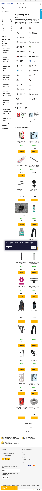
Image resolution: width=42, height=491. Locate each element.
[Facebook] (3, 459)
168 (31, 427)
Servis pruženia (25, 456)
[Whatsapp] (8, 459)
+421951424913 (7, 455)
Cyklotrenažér (6, 50)
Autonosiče (5, 107)
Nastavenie (9, 247)
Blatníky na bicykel (7, 79)
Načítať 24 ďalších (28, 423)
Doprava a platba (9, 0)
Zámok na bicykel (6, 66)
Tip (7, 30)
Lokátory (5, 52)
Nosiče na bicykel (6, 48)
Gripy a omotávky (6, 88)
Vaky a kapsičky (6, 77)
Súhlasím (33, 247)
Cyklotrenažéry (6, 91)
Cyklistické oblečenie (5, 42)
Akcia (7, 26)
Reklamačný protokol (26, 485)
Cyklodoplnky (5, 45)
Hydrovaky (5, 57)
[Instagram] (5, 459)
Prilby (4, 68)
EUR (25, 0)
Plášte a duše (6, 70)
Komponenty (5, 123)
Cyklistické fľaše (6, 64)
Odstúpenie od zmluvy (35, 485)
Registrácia (37, 0)
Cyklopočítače (6, 86)
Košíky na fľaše (6, 61)
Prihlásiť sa (5, 477)
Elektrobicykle (6, 39)
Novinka (7, 28)
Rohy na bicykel (6, 116)
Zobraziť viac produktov (27, 121)
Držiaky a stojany (6, 109)
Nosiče (4, 104)
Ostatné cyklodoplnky (7, 54)
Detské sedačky (6, 100)
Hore (28, 431)
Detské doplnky (6, 102)
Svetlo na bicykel (6, 75)
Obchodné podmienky (26, 459)
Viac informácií (14, 244)
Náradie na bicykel (7, 95)
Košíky (4, 120)
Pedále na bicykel (6, 59)
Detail (34, 175)
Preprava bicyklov (6, 93)
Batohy (4, 82)
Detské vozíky (6, 98)
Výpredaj (4, 125)
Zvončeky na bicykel (7, 111)
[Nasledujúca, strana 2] (27, 427)
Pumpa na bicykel (6, 73)
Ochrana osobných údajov (17, 485)
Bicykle (4, 36)
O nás (3, 0)
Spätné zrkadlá (6, 113)
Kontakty (24, 457)
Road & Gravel (6, 128)
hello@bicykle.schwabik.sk (9, 453)
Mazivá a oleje (6, 84)
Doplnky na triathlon (7, 118)
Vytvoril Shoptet (37, 489)
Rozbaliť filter (6, 32)
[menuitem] (3, 8)
